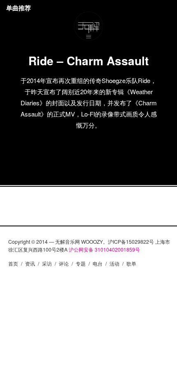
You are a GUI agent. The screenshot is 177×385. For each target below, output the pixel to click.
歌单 (131, 263)
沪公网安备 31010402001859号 (104, 249)
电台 (97, 263)
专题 (81, 263)
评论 (64, 263)
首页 (13, 263)
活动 (114, 263)
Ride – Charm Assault (88, 60)
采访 (47, 263)
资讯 (30, 263)
